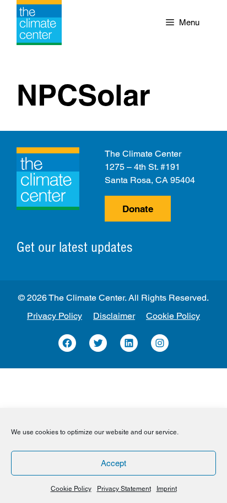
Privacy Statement (124, 489)
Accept (113, 463)
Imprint (166, 489)
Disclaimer (114, 316)
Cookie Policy (71, 489)
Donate (137, 208)
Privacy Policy (54, 316)
